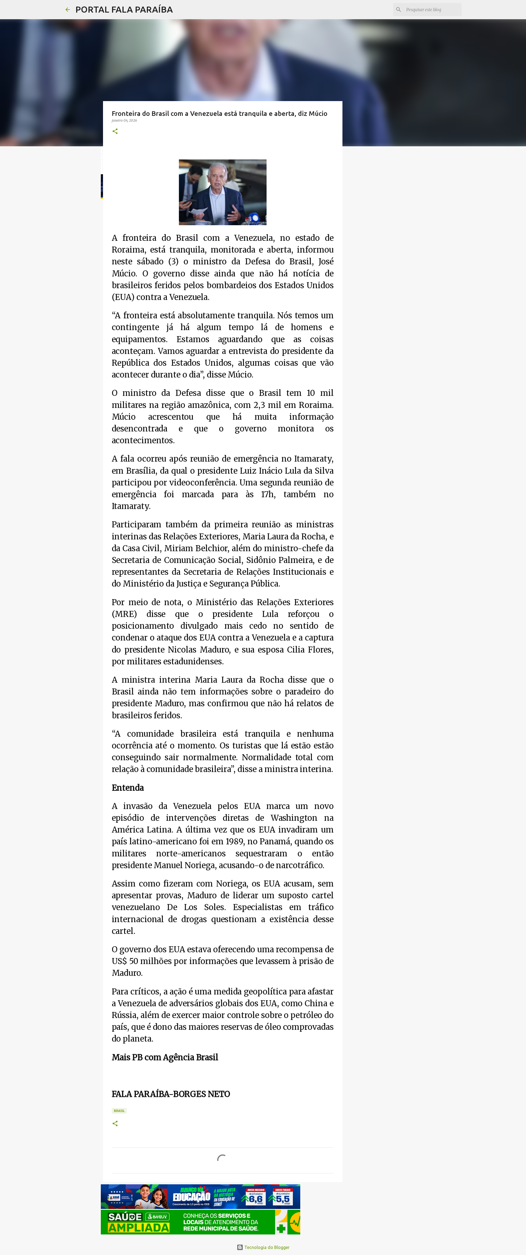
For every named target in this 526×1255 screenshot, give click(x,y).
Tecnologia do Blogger (266, 1247)
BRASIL (119, 1111)
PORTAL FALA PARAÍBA (124, 9)
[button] (115, 131)
